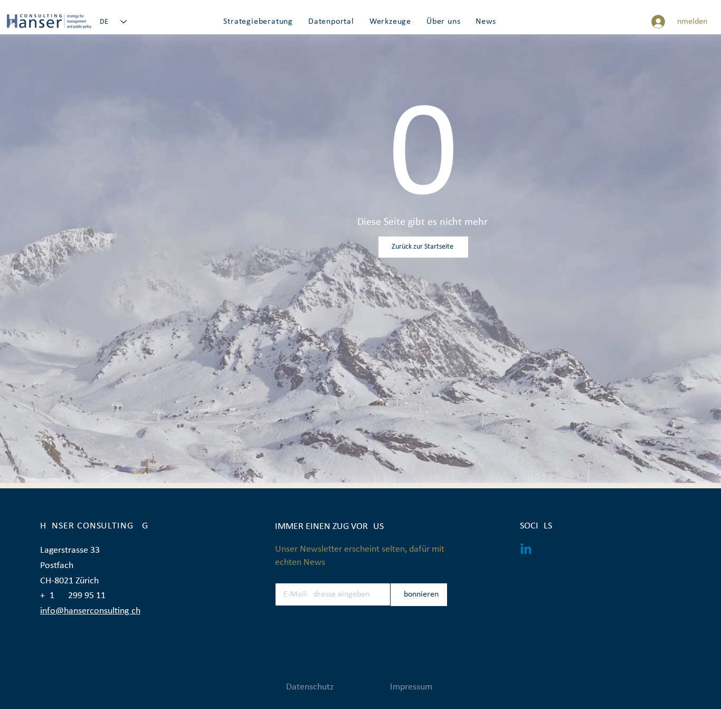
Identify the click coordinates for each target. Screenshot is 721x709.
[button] (258, 21)
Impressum (411, 687)
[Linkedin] (526, 549)
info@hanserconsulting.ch (90, 611)
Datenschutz (310, 687)
